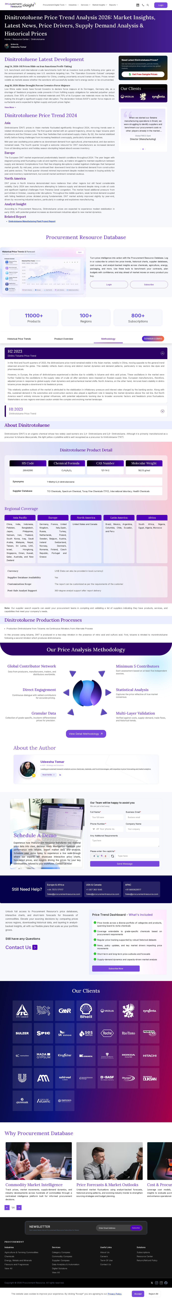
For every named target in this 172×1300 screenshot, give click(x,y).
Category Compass (61, 1252)
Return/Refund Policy (147, 1260)
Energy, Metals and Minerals (18, 1260)
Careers (104, 1256)
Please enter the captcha (102, 851)
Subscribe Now (116, 968)
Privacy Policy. (115, 1294)
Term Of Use (106, 1260)
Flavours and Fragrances (17, 1264)
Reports (112, 5)
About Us (104, 1252)
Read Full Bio (47, 775)
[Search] (147, 5)
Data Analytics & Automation (65, 1264)
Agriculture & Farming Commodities (21, 1252)
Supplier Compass (61, 1260)
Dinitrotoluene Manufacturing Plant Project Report (32, 221)
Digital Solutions (59, 1268)
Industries (73, 5)
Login (160, 5)
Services (84, 5)
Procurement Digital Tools (53, 5)
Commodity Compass (62, 1256)
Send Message (124, 863)
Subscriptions (143, 1252)
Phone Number (98, 824)
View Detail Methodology (84, 733)
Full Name (95, 812)
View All (8, 1268)
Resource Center (21, 39)
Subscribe (149, 284)
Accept (138, 1294)
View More (9, 107)
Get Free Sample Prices (144, 74)
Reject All (153, 1294)
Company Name (133, 824)
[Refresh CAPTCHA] (112, 856)
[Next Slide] (19, 1207)
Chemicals (9, 1256)
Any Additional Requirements (104, 835)
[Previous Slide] (7, 1207)
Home (7, 39)
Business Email (133, 812)
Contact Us (18, 947)
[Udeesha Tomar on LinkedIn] (60, 775)
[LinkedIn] (138, 5)
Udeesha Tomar (18, 47)
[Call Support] (143, 5)
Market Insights (99, 5)
